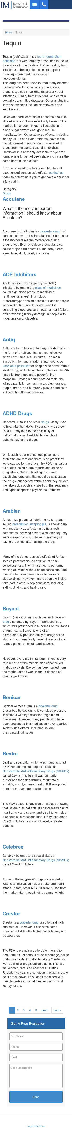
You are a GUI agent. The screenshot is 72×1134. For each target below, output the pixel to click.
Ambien (12, 510)
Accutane (14, 198)
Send (36, 1097)
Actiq (9, 339)
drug (6, 621)
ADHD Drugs (17, 413)
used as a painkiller (16, 365)
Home (8, 32)
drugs (45, 422)
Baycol (11, 608)
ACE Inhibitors (20, 274)
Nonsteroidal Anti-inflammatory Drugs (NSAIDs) (36, 771)
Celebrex (13, 846)
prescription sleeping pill (29, 524)
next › (45, 1010)
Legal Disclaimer (36, 1126)
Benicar (12, 697)
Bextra (10, 753)
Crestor (11, 913)
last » (57, 1010)
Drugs (7, 193)
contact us (56, 172)
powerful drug (50, 231)
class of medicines (47, 287)
